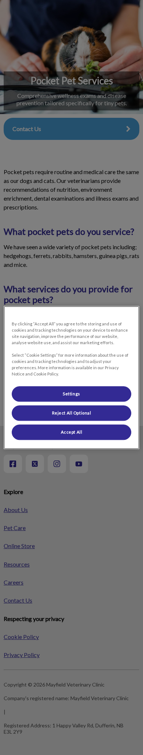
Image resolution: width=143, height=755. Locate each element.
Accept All (71, 432)
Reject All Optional (71, 412)
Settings (71, 393)
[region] (72, 377)
